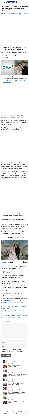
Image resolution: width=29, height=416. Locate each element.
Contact (12, 411)
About (8, 411)
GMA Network (14, 306)
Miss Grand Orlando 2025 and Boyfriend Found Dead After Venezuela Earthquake (16, 397)
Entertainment (24, 13)
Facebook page (7, 302)
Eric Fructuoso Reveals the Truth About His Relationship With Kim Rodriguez (16, 393)
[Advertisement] (14, 31)
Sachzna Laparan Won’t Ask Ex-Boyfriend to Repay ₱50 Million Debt (17, 379)
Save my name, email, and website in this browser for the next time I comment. (13, 350)
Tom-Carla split (5, 308)
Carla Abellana (6, 306)
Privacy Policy (19, 411)
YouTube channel (18, 302)
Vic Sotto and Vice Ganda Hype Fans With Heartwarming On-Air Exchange (16, 388)
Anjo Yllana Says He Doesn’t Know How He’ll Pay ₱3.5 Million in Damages (17, 384)
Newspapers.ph (7, 300)
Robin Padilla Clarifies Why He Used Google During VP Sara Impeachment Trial (17, 375)
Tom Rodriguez (23, 306)
